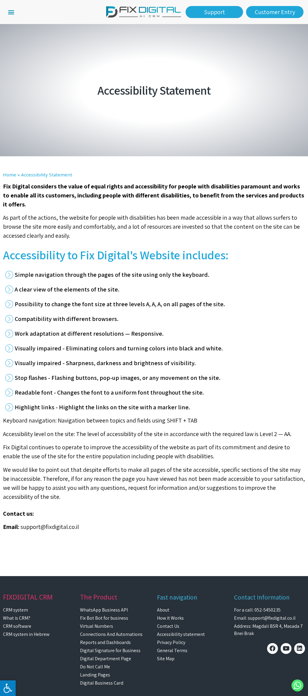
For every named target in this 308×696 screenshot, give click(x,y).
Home (9, 175)
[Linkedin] (299, 648)
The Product (98, 597)
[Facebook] (272, 648)
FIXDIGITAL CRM (28, 597)
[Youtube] (286, 648)
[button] (11, 12)
